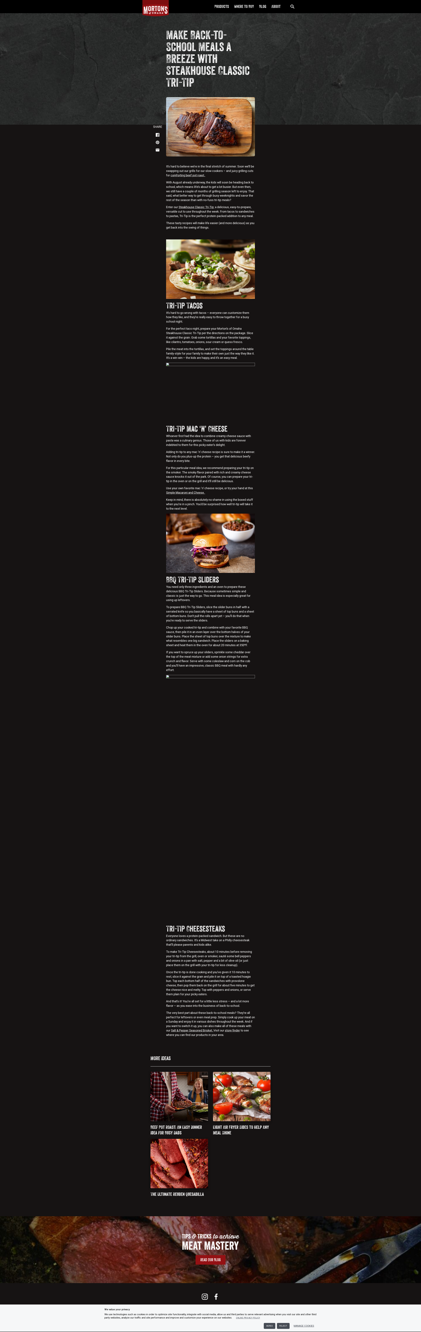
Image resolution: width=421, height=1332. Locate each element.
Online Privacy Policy (248, 1318)
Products (221, 6)
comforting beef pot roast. (188, 175)
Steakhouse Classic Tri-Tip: (196, 207)
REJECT (283, 1326)
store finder (232, 1030)
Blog (262, 6)
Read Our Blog (210, 1259)
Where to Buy (244, 6)
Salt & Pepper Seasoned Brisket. (192, 1030)
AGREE (269, 1326)
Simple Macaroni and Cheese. (185, 492)
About (276, 6)
